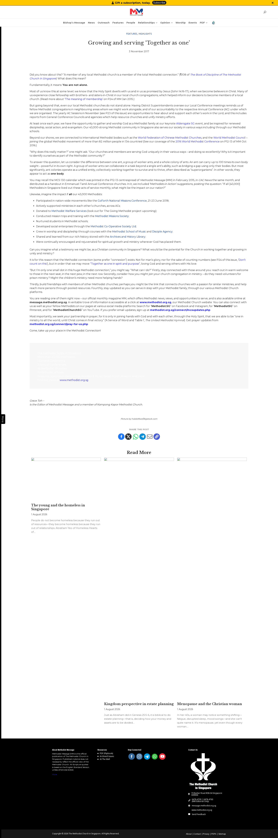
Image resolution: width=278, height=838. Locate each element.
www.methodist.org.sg (155, 302)
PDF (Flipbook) (106, 753)
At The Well (105, 759)
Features (131, 33)
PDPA (213, 834)
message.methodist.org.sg (204, 806)
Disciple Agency (162, 231)
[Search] (264, 12)
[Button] (272, 2)
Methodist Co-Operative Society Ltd (113, 226)
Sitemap (222, 834)
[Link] (136, 12)
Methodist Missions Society (112, 216)
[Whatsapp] (135, 436)
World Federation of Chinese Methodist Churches (169, 137)
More (54, 774)
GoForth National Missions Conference (122, 200)
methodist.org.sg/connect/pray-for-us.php (59, 324)
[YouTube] (162, 756)
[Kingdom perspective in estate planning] (139, 578)
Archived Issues (107, 756)
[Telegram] (142, 436)
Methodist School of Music (129, 231)
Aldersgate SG (185, 123)
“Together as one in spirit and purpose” (115, 263)
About (189, 834)
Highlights (145, 33)
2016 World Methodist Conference (198, 141)
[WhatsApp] (155, 756)
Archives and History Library (127, 236)
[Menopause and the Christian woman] (212, 578)
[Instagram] (139, 756)
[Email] (149, 436)
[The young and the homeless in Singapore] (66, 479)
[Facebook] (121, 436)
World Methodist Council (229, 137)
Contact (197, 834)
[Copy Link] (156, 436)
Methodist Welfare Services (69, 211)
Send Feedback (199, 814)
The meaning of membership (83, 99)
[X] (128, 436)
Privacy (206, 834)
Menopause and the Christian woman (209, 704)
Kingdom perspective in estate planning (139, 704)
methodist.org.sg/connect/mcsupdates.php (180, 310)
